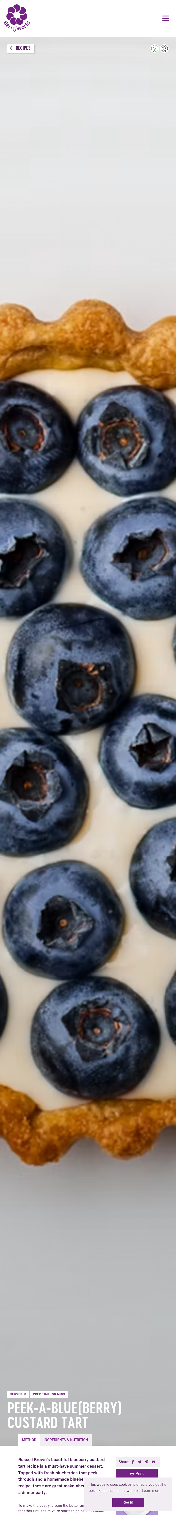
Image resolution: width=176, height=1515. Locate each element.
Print (139, 1473)
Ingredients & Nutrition (66, 1440)
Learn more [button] (151, 1491)
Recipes (23, 48)
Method (29, 1440)
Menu (165, 18)
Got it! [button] (128, 1502)
